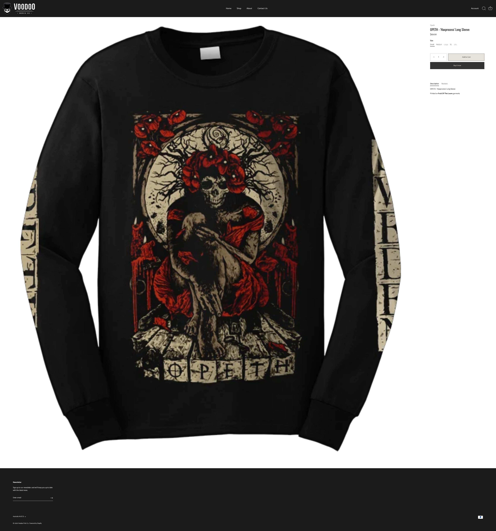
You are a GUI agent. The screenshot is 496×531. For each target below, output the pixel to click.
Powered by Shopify (35, 523)
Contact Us (263, 8)
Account (475, 8)
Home (228, 8)
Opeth (432, 25)
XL (451, 45)
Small (432, 45)
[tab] (435, 83)
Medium (439, 45)
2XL (455, 45)
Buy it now (457, 65)
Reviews (444, 83)
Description (434, 83)
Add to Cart (466, 57)
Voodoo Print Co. (23, 523)
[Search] (484, 8)
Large (446, 45)
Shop (239, 8)
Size (431, 41)
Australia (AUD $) (18, 517)
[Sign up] (51, 498)
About (249, 8)
